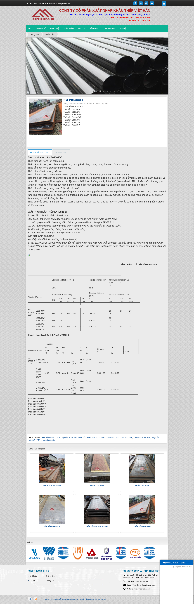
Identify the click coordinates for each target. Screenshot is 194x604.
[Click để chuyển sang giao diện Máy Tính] (35, 599)
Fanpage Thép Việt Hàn (183, 567)
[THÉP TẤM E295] (142, 468)
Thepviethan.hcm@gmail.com (57, 3)
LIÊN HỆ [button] (122, 28)
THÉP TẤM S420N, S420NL (97, 526)
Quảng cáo (50, 580)
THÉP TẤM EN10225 (142, 526)
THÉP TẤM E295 (142, 485)
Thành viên (50, 576)
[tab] (40, 152)
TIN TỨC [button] (82, 28)
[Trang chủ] (29, 28)
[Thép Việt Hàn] (44, 14)
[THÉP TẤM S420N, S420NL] (97, 509)
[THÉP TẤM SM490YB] (52, 468)
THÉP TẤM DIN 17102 (51, 526)
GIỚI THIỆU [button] (55, 28)
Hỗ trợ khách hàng (175, 562)
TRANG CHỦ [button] (40, 28)
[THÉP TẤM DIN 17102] (52, 509)
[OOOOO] (97, 66)
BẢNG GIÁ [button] (94, 28)
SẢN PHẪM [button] (69, 28)
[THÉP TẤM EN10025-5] (46, 116)
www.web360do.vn (98, 599)
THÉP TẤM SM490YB (52, 485)
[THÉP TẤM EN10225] (142, 509)
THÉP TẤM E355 (97, 485)
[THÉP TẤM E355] (97, 468)
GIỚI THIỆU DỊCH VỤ (38, 570)
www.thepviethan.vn (70, 599)
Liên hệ (32, 580)
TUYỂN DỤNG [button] (109, 28)
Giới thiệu (33, 576)
